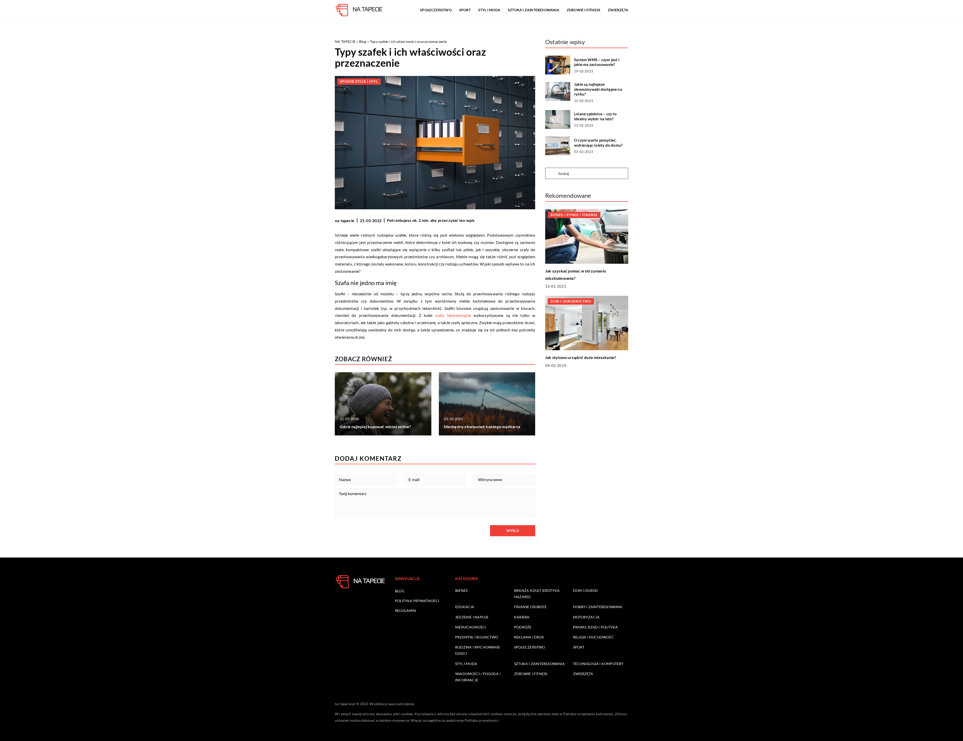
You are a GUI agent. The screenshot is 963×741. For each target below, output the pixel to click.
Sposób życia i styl (359, 81)
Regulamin (405, 610)
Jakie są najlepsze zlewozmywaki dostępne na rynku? (598, 89)
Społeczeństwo (436, 10)
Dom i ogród (585, 590)
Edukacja (464, 607)
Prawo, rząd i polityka (595, 627)
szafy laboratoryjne (453, 315)
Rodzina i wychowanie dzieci (477, 650)
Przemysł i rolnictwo (476, 637)
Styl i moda (489, 10)
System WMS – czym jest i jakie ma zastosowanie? (596, 62)
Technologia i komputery (598, 664)
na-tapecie (344, 220)
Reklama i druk (529, 637)
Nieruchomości (470, 627)
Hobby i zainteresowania (597, 607)
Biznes (461, 590)
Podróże (522, 627)
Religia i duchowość (593, 637)
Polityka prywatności (417, 601)
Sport (465, 10)
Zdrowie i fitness (583, 10)
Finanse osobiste (530, 607)
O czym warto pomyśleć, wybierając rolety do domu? (598, 142)
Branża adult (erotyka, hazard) (537, 593)
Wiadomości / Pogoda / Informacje (478, 677)
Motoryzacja (586, 617)
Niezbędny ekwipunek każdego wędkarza (482, 426)
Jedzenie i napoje (472, 617)
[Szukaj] (551, 174)
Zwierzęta (618, 10)
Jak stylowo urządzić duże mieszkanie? (580, 357)
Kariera (521, 617)
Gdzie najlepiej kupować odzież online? (375, 426)
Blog (399, 591)
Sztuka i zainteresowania (533, 10)
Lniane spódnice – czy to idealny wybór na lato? (595, 116)
